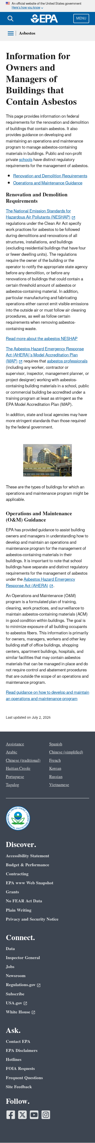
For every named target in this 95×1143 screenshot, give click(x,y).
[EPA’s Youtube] (34, 1115)
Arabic (11, 752)
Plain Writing (18, 910)
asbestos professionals (67, 361)
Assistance (15, 744)
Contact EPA (18, 1041)
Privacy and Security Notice (32, 919)
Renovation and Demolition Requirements (50, 176)
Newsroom (16, 975)
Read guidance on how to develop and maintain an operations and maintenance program (47, 695)
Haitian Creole (18, 768)
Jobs (10, 966)
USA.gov (14, 1003)
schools (25, 159)
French (55, 760)
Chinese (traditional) (23, 760)
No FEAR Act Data (24, 901)
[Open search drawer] (10, 18)
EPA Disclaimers (22, 1050)
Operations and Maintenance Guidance (47, 183)
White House (18, 1012)
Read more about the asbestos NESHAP (41, 338)
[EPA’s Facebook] (11, 1115)
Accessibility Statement (27, 855)
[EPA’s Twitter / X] (22, 1115)
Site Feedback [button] (19, 1086)
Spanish (55, 744)
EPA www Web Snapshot (29, 883)
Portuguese (15, 776)
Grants (12, 892)
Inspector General (23, 957)
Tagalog (12, 785)
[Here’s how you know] (47, 6)
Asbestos (27, 33)
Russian (55, 776)
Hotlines (13, 1059)
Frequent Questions (24, 1077)
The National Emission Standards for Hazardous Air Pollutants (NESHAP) (38, 214)
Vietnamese (59, 785)
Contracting (17, 873)
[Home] (44, 18)
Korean (55, 768)
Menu (81, 18)
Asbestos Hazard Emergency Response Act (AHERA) (40, 582)
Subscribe (15, 994)
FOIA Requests (20, 1068)
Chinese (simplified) (66, 752)
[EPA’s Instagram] (46, 1115)
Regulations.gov (21, 984)
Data (10, 948)
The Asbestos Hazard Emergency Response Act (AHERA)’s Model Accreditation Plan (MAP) (45, 355)
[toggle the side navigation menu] (11, 33)
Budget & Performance (27, 864)
